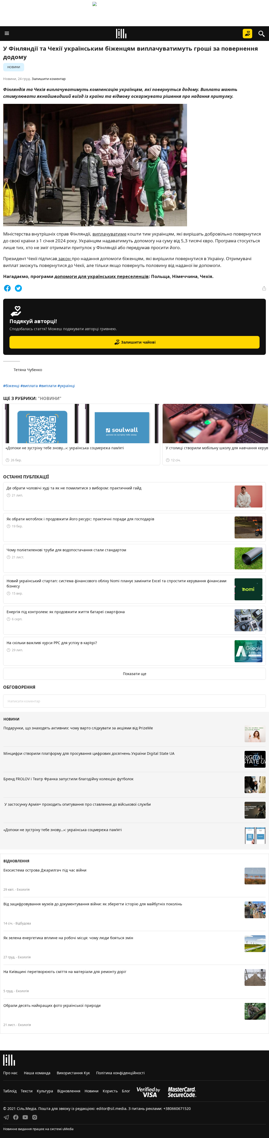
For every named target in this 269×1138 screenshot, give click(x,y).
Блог (126, 1090)
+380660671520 (177, 1108)
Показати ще (134, 673)
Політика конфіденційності (120, 1072)
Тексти (27, 1090)
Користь (110, 1090)
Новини (13, 67)
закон (64, 258)
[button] (7, 33)
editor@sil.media (111, 1108)
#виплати (47, 385)
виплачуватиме (109, 234)
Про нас (10, 1072)
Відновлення (68, 1090)
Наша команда (37, 1072)
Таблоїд (10, 1090)
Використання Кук (73, 1072)
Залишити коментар (49, 78)
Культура (45, 1090)
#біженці (11, 385)
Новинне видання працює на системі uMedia (38, 1129)
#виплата (29, 385)
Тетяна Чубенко (28, 369)
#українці (66, 385)
